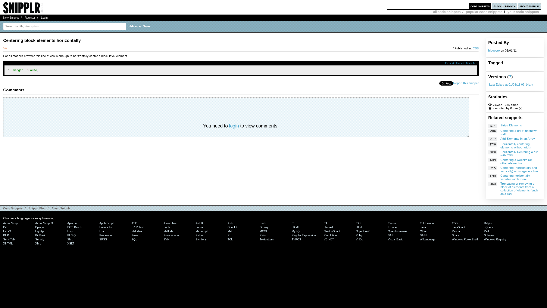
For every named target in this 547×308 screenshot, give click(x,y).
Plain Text (471, 63)
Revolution (330, 235)
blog (497, 6)
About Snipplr (60, 208)
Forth (166, 227)
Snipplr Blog (37, 208)
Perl (486, 231)
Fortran (200, 227)
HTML (359, 227)
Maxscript (202, 231)
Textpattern (267, 239)
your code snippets (523, 12)
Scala (455, 235)
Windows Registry (495, 239)
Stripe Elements (511, 125)
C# (325, 223)
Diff (5, 227)
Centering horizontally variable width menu (515, 177)
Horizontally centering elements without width (515, 145)
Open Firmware (397, 231)
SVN (166, 239)
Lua (101, 231)
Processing (106, 235)
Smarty (39, 239)
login (234, 126)
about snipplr (529, 6)
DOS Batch (74, 227)
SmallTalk (9, 239)
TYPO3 (296, 239)
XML (38, 243)
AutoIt (199, 223)
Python (200, 235)
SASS (424, 235)
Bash (263, 223)
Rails (263, 235)
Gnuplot (232, 227)
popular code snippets (484, 12)
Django (39, 227)
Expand (449, 63)
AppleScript (106, 223)
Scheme (489, 235)
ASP (134, 223)
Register (30, 17)
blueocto (494, 50)
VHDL (359, 239)
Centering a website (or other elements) (516, 161)
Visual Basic (395, 239)
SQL (134, 239)
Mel (230, 231)
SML (70, 239)
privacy (510, 6)
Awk (230, 223)
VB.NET (329, 239)
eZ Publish (138, 227)
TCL (230, 239)
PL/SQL (72, 235)
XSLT (70, 243)
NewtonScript (332, 231)
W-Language (427, 239)
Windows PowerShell (465, 239)
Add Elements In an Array (517, 138)
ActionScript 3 (44, 223)
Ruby (359, 235)
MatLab (168, 231)
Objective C (363, 231)
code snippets (480, 6)
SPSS (103, 239)
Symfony (201, 239)
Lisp (69, 231)
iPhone (392, 227)
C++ (358, 223)
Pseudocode (171, 235)
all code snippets (447, 12)
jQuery (488, 227)
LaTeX (7, 231)
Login (44, 17)
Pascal (456, 231)
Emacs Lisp (106, 227)
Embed (460, 63)
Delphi (488, 223)
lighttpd (40, 231)
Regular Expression (304, 235)
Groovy (264, 227)
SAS (391, 235)
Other (423, 231)
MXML (264, 231)
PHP (6, 235)
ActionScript (10, 223)
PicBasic (40, 235)
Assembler (170, 223)
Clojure (392, 223)
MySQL (296, 231)
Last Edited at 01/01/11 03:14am (511, 84)
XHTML (8, 243)
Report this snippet (466, 83)
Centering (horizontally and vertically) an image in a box (519, 169)
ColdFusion (427, 223)
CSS (476, 48)
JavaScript (458, 227)
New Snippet (11, 17)
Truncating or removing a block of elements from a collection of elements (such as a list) (519, 188)
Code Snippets (13, 208)
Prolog (135, 235)
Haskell (328, 227)
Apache (72, 223)
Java (423, 227)
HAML (295, 227)
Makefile (136, 231)
